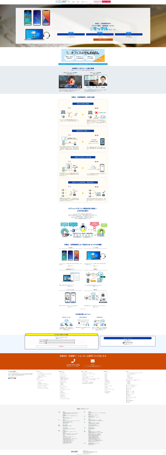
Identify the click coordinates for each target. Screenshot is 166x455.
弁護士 (106, 376)
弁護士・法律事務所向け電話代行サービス (83, 218)
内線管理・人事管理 (64, 379)
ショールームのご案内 (131, 386)
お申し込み (129, 389)
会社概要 (128, 395)
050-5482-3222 (66, 418)
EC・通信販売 (107, 382)
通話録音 (62, 384)
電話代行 (62, 391)
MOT (39, 378)
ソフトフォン (63, 373)
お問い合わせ (129, 388)
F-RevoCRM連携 (85, 377)
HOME (39, 371)
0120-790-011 (66, 426)
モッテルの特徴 (40, 372)
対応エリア (129, 398)
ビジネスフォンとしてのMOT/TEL (43, 384)
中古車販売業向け (108, 391)
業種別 (106, 371)
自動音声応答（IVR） (64, 382)
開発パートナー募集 (130, 391)
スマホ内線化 (63, 372)
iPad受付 (62, 388)
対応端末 (128, 376)
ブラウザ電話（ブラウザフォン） (66, 389)
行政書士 (106, 379)
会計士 (106, 378)
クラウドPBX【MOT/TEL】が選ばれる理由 (44, 373)
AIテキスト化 (63, 385)
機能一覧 (61, 371)
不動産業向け (107, 392)
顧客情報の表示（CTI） (64, 377)
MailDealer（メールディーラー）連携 (89, 373)
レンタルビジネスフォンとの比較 (43, 388)
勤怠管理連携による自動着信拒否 (88, 383)
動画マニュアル (130, 394)
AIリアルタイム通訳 (64, 386)
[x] (11, 378)
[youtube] (15, 378)
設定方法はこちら (82, 64)
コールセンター (107, 372)
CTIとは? (39, 381)
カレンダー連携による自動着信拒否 (88, 382)
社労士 (106, 377)
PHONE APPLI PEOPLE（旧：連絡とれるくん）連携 (91, 378)
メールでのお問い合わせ (92, 366)
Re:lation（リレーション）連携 (88, 376)
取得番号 (41, 341)
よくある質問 (129, 378)
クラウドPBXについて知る (131, 397)
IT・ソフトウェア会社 (108, 385)
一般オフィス (107, 388)
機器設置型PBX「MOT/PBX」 (42, 383)
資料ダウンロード (85, 1)
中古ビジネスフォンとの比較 (42, 387)
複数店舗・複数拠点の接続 (65, 378)
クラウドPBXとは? (41, 380)
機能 (74, 1)
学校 (106, 373)
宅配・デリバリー (108, 383)
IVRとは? (39, 382)
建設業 (106, 384)
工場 (106, 390)
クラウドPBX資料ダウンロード (132, 385)
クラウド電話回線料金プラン (131, 373)
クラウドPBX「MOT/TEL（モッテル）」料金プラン (135, 372)
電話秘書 (128, 383)
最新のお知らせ (40, 377)
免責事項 (128, 402)
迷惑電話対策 (63, 392)
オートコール (63, 390)
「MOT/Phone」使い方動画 (65, 398)
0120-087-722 (92, 426)
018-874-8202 (66, 423)
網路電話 (128, 382)
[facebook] (9, 378)
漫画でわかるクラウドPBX (42, 376)
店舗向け (106, 386)
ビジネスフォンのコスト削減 (109, 389)
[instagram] (13, 378)
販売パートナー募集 (130, 392)
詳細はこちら (70, 265)
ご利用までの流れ (130, 377)
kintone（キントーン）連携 (87, 372)
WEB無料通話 (63, 395)
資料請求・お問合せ (102, 39)
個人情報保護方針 (130, 400)
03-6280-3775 (66, 443)
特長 (69, 1)
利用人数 (41, 339)
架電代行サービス (63, 396)
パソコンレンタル (63, 397)
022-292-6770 (66, 429)
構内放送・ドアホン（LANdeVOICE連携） (89, 379)
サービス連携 (84, 371)
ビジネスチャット (63, 376)
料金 (78, 1)
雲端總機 (128, 381)
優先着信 (62, 383)
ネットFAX (41, 343)
